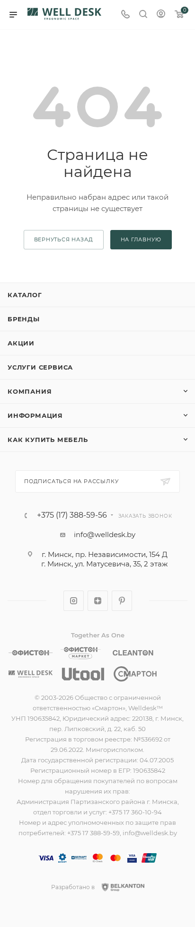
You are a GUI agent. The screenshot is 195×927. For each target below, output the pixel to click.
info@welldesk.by (104, 534)
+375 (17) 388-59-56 (72, 515)
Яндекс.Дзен (98, 601)
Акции (21, 343)
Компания (30, 391)
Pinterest (122, 601)
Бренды (24, 319)
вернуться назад (63, 239)
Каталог (25, 295)
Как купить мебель (48, 439)
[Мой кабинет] (161, 14)
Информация (35, 415)
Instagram (73, 601)
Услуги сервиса (40, 367)
